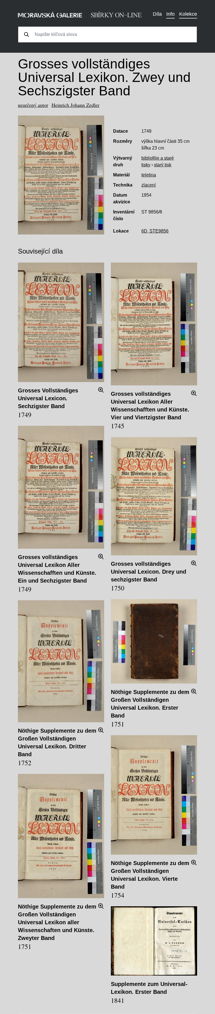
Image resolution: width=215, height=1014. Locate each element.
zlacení (148, 185)
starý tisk (162, 164)
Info (170, 14)
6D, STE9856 (155, 231)
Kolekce (188, 14)
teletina (148, 175)
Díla (157, 14)
